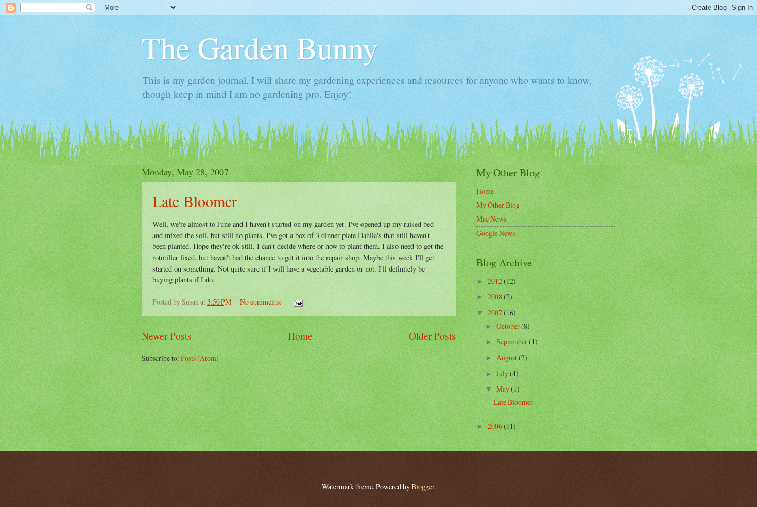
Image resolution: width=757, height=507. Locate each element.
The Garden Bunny (260, 47)
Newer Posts (167, 335)
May (503, 389)
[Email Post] (297, 302)
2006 (496, 426)
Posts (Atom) (200, 358)
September (512, 341)
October (508, 326)
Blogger (422, 487)
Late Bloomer (194, 201)
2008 (496, 296)
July (503, 373)
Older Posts (432, 335)
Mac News (491, 219)
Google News (495, 233)
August (507, 357)
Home (300, 335)
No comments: (261, 302)
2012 (496, 281)
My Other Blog (498, 205)
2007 (496, 312)
